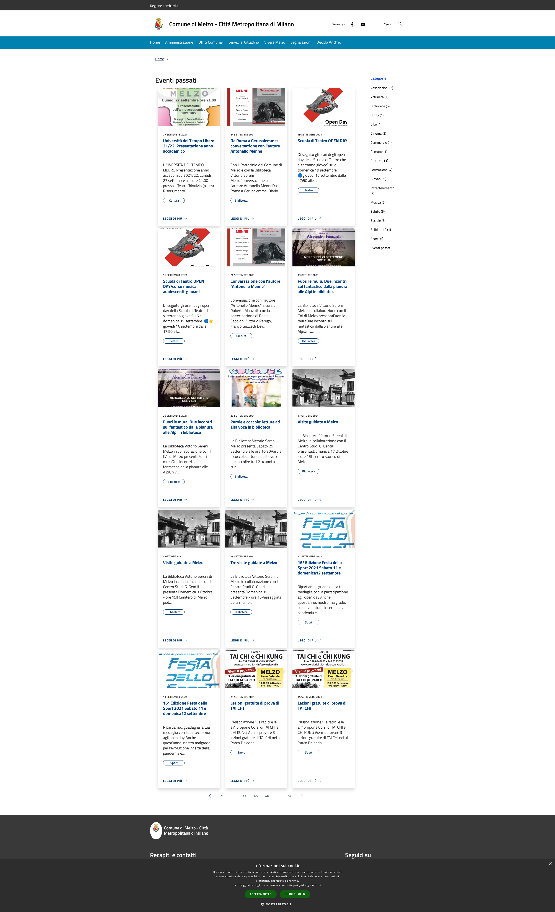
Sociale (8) (378, 220)
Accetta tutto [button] (261, 894)
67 (290, 796)
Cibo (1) (376, 124)
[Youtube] (361, 24)
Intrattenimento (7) (382, 190)
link (319, 885)
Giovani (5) (378, 178)
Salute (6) (378, 211)
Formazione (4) (381, 169)
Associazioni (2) (382, 87)
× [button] (550, 864)
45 (256, 796)
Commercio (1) (381, 142)
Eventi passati (381, 247)
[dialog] (277, 885)
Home (159, 58)
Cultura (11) (379, 160)
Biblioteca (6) (380, 106)
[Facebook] (350, 24)
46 (267, 796)
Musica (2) (378, 202)
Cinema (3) (378, 133)
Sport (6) (377, 238)
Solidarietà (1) (381, 229)
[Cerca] (400, 24)
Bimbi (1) (377, 115)
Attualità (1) (379, 97)
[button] (277, 904)
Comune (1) (379, 151)
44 (244, 796)
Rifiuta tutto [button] (295, 894)
